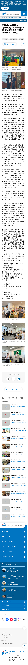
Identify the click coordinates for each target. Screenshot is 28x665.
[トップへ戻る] (24, 628)
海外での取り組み (7, 541)
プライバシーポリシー (7, 635)
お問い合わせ (5, 609)
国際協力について (7, 557)
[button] (10, 44)
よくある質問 (5, 605)
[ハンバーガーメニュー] (24, 12)
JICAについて (6, 531)
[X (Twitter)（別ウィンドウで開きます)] (2, 619)
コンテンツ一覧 (6, 602)
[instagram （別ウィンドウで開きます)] (19, 619)
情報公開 (3, 641)
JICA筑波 (22, 20)
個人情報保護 (5, 638)
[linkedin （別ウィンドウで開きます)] (15, 619)
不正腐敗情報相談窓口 (7, 643)
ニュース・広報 (6, 552)
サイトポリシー (5, 632)
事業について (5, 536)
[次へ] (25, 17)
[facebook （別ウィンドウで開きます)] (7, 619)
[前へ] (23, 17)
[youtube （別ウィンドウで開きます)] (11, 619)
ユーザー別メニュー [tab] (10, 564)
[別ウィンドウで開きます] (8, 379)
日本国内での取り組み (8, 546)
